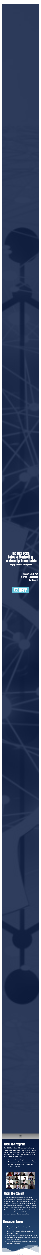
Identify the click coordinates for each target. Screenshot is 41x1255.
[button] (20, 1136)
